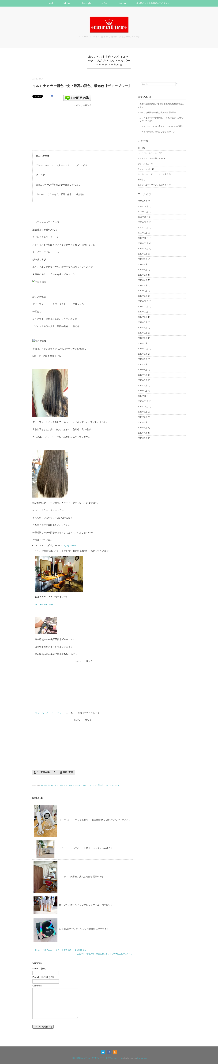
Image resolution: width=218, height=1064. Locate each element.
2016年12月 (143, 349)
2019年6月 (142, 270)
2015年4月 (142, 433)
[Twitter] (104, 1052)
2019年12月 (143, 238)
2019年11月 (143, 243)
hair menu (67, 3)
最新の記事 (68, 772)
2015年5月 (142, 428)
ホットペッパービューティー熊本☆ (89, 785)
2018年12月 (143, 301)
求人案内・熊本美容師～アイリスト (152, 3)
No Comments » (112, 785)
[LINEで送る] (77, 96)
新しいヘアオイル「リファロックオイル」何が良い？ (86, 904)
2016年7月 (142, 364)
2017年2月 (142, 338)
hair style (86, 3)
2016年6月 (142, 370)
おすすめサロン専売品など (149, 158)
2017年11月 (143, 312)
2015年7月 (142, 417)
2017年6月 (142, 317)
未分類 (140, 179)
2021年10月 (143, 217)
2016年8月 (142, 359)
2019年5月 (142, 275)
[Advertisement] (83, 127)
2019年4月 (142, 280)
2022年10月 (143, 206)
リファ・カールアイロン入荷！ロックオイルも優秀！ (86, 848)
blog (90, 56)
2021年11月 (143, 212)
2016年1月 (142, 391)
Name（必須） (39, 968)
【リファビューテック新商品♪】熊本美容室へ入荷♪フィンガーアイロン (95, 820)
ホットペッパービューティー (49, 713)
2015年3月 (142, 438)
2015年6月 (142, 422)
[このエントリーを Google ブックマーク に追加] (52, 96)
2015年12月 (143, 396)
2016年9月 (142, 354)
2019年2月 (142, 291)
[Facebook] (110, 1052)
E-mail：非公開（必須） (44, 977)
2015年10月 (143, 406)
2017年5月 (142, 322)
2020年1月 (142, 233)
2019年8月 (142, 259)
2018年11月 (143, 306)
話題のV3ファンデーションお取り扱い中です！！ (84, 929)
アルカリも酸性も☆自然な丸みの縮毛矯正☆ (157, 112)
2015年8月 (142, 412)
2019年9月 (142, 254)
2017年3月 (142, 333)
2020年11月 (143, 227)
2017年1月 (142, 343)
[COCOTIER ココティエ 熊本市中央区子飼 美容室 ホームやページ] (109, 18)
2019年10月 (143, 248)
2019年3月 (142, 285)
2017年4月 (142, 327)
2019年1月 (142, 296)
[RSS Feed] (115, 1052)
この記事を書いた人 (46, 772)
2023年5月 (142, 201)
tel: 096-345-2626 (44, 604)
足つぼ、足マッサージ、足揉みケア (153, 185)
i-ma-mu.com (142, 1058)
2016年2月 (142, 385)
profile (104, 3)
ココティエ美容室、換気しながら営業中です (81, 876)
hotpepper (121, 3)
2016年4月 (142, 375)
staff (51, 3)
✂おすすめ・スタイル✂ (112, 56)
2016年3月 (142, 380)
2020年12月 (143, 222)
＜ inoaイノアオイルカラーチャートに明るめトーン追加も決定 (59, 950)
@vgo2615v (70, 545)
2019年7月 (142, 264)
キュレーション (144, 169)
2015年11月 (143, 401)
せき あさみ (97, 60)
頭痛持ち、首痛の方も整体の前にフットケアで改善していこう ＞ (105, 954)
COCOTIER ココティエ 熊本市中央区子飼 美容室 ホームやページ (97, 1058)
